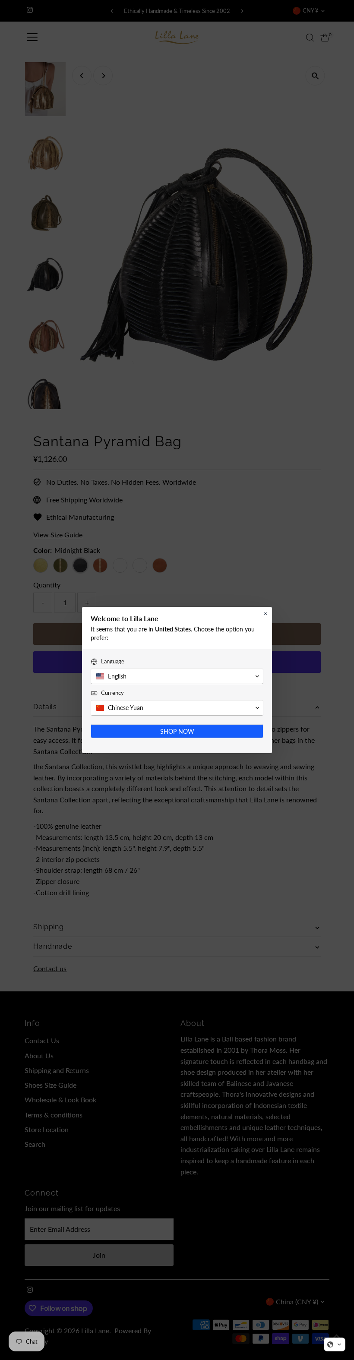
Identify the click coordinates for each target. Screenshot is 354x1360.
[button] (334, 1344)
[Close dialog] (265, 613)
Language (112, 661)
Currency (112, 692)
